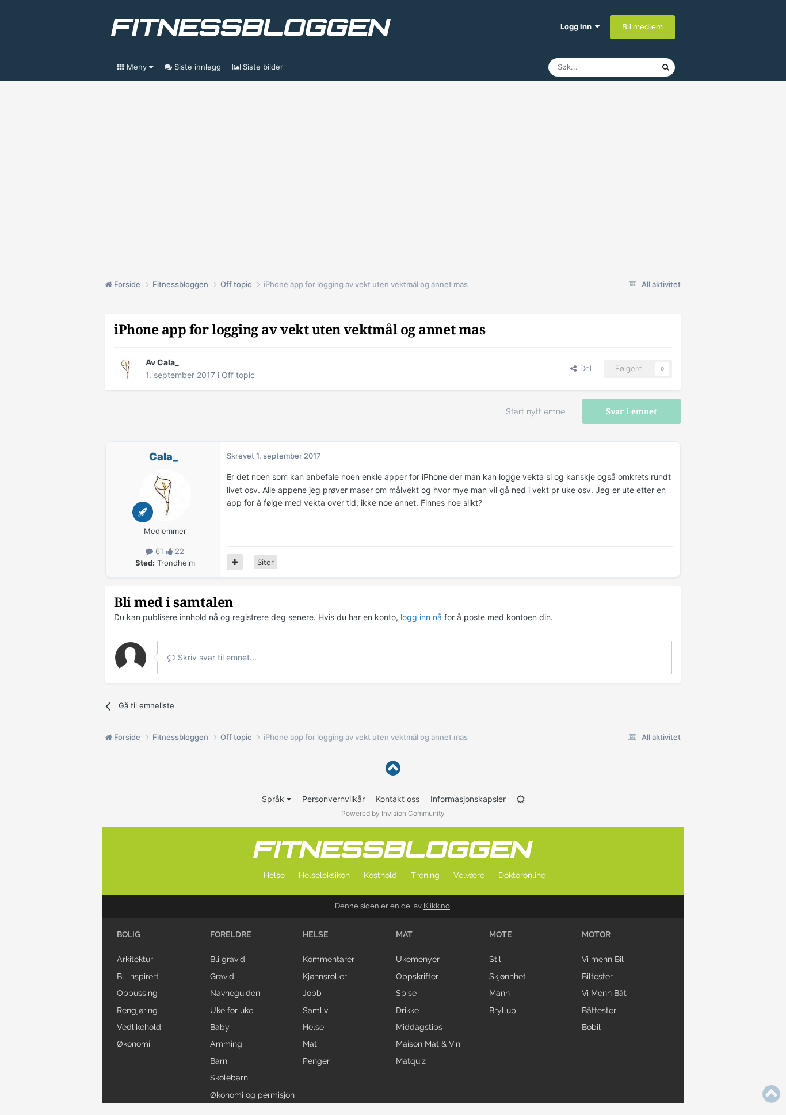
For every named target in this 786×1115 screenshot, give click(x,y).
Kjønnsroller (325, 976)
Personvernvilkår (333, 799)
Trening (425, 875)
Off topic (238, 375)
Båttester (599, 1010)
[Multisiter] (235, 562)
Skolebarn (229, 1077)
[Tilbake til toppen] (393, 768)
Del (584, 368)
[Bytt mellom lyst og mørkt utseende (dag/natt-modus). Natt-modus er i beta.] (521, 799)
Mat (310, 1043)
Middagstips (419, 1027)
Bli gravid (227, 959)
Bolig (128, 934)
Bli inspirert (138, 976)
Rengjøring (137, 1010)
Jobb (312, 993)
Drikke (407, 1010)
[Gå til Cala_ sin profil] (126, 368)
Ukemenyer (418, 959)
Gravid (222, 976)
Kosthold (380, 875)
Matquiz (411, 1061)
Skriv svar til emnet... (216, 657)
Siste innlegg (196, 66)
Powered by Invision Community (393, 813)
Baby (220, 1027)
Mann (499, 993)
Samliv (315, 1010)
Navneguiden (235, 993)
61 (159, 551)
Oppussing (137, 993)
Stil (495, 959)
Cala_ (168, 362)
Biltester (597, 976)
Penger (316, 1061)
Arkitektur (135, 959)
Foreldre (230, 934)
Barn (218, 1061)
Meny (136, 66)
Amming (226, 1043)
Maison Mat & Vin (428, 1043)
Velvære (468, 875)
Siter (265, 562)
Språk (274, 799)
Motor (596, 934)
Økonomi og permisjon (252, 1094)
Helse (274, 875)
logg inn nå (421, 617)
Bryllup (502, 1010)
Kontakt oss (397, 799)
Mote (500, 934)
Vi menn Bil (603, 959)
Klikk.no (436, 906)
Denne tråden (623, 67)
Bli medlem (642, 26)
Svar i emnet (631, 411)
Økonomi (133, 1043)
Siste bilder (262, 66)
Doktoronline (521, 875)
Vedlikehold (139, 1027)
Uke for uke (231, 1010)
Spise (406, 993)
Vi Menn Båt (604, 993)
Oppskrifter (417, 976)
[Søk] (666, 67)
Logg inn (577, 26)
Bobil (591, 1027)
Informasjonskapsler (468, 799)
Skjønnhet (507, 976)
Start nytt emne (535, 411)
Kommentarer (328, 959)
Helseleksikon (324, 875)
